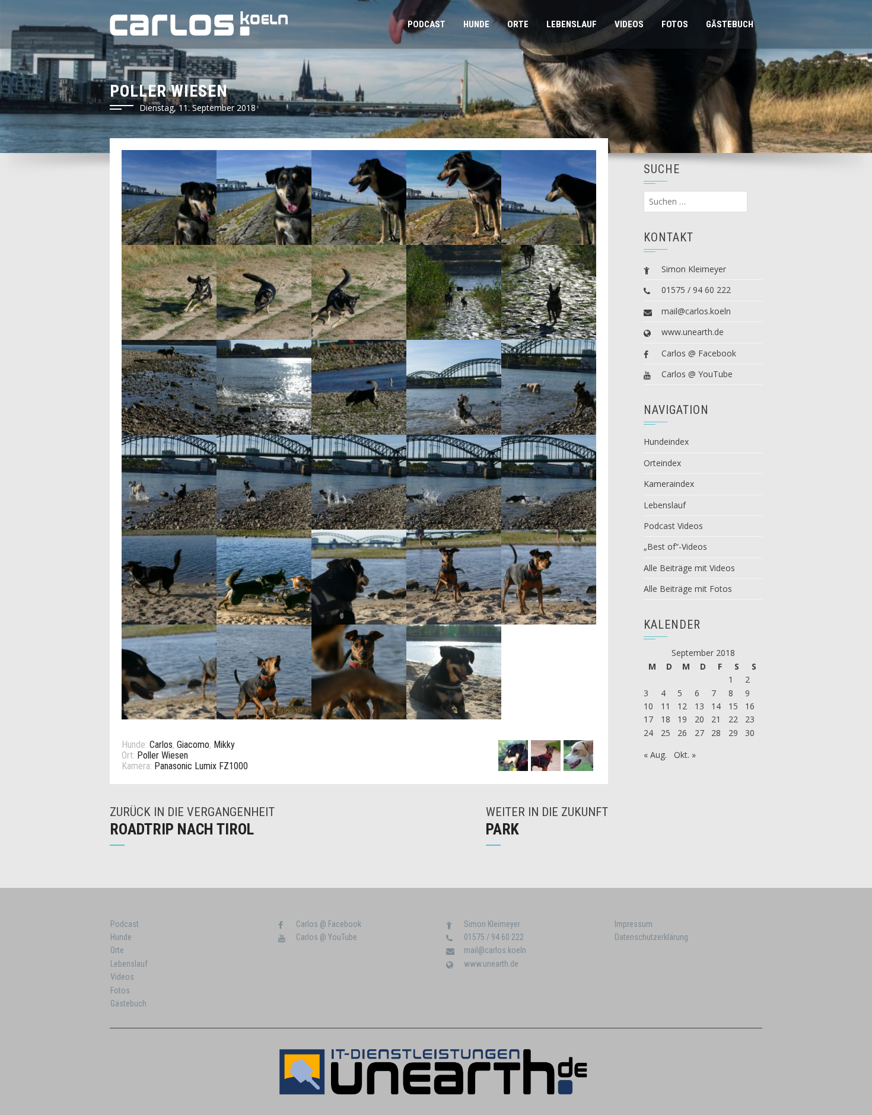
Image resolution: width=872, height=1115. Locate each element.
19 (682, 719)
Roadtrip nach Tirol (182, 829)
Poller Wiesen (162, 755)
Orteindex (662, 463)
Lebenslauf (571, 24)
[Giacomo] (546, 754)
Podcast (426, 24)
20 (699, 719)
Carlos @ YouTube (697, 374)
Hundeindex (666, 441)
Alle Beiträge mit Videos (689, 568)
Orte (518, 24)
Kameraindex (669, 483)
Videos (629, 24)
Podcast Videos (673, 525)
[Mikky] (578, 754)
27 (699, 732)
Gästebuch (729, 24)
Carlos (161, 744)
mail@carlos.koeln (696, 311)
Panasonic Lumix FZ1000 (201, 766)
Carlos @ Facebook (698, 353)
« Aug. (655, 754)
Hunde (476, 24)
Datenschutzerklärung (651, 937)
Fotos (674, 24)
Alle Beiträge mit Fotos (688, 588)
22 (733, 719)
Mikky (224, 744)
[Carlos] (513, 754)
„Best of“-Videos (675, 546)
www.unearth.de (692, 331)
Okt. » (685, 754)
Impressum (634, 924)
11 (665, 706)
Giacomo (193, 744)
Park (502, 829)
